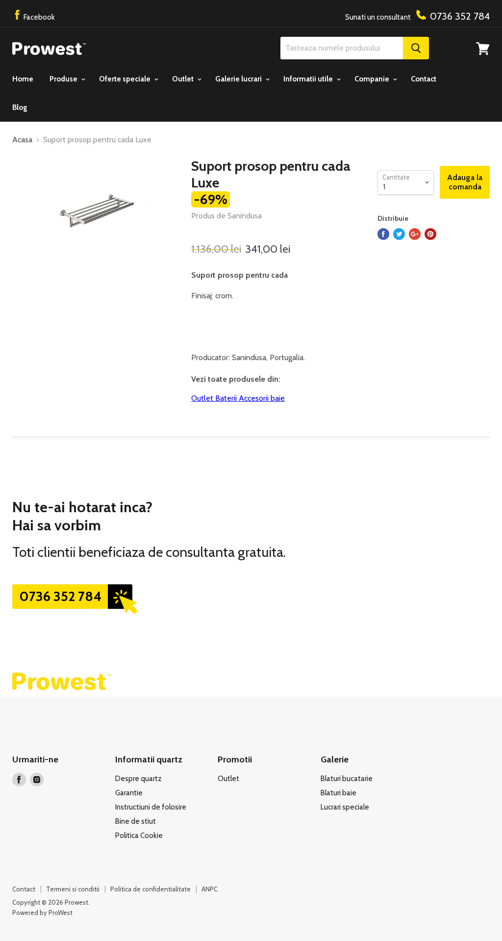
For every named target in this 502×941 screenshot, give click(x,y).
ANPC (209, 889)
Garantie (129, 792)
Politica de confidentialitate (150, 889)
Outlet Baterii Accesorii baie (238, 398)
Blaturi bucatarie (347, 778)
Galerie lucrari (239, 79)
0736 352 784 (60, 596)
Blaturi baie (338, 792)
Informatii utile (308, 79)
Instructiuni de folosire (150, 807)
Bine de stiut (135, 821)
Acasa (22, 139)
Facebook (38, 17)
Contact (423, 79)
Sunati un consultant (417, 16)
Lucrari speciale (345, 807)
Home (22, 79)
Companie (372, 79)
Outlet (183, 79)
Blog (19, 107)
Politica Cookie (139, 835)
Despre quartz (138, 778)
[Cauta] (416, 48)
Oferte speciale (125, 79)
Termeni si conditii (73, 889)
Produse (64, 79)
